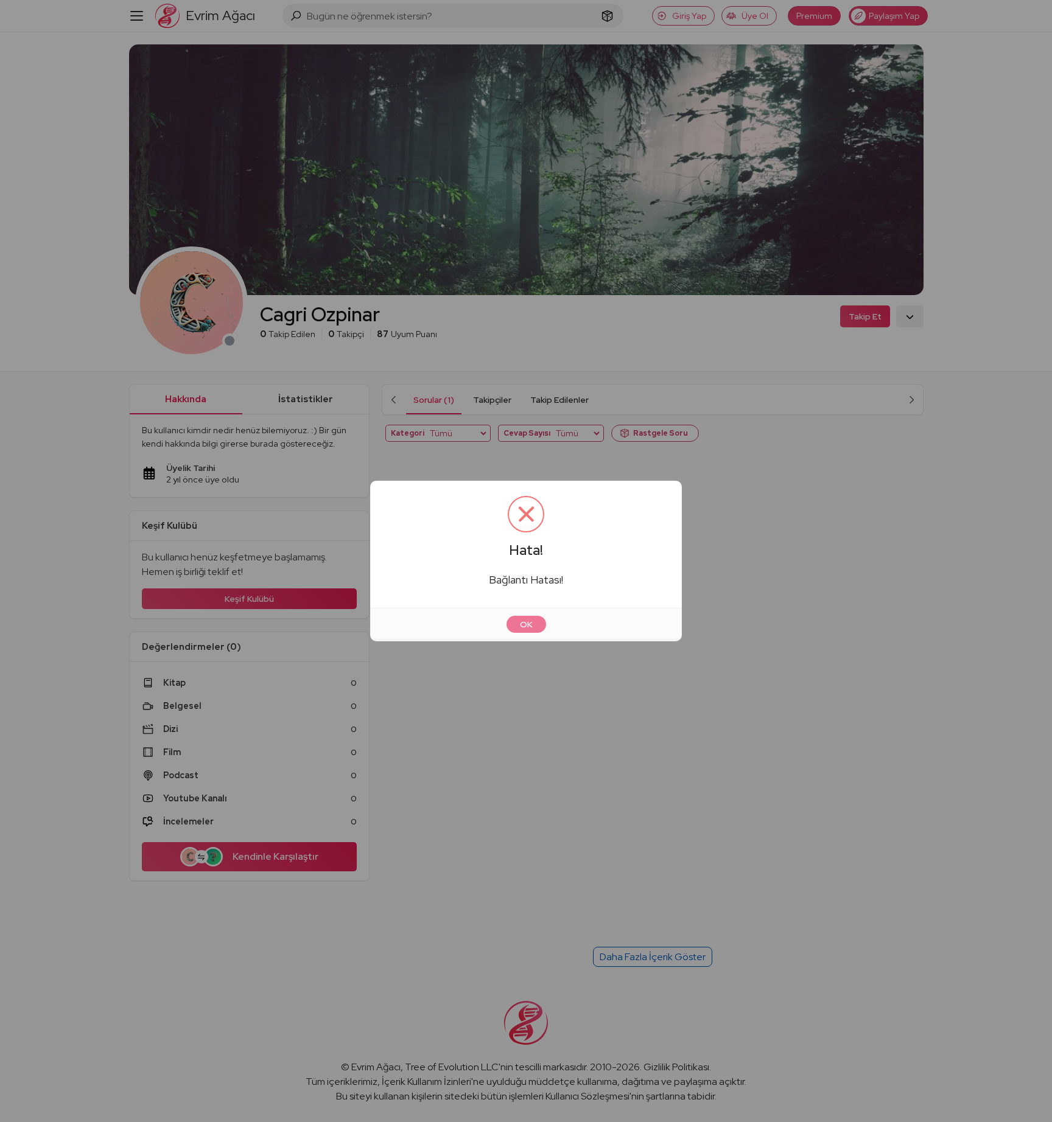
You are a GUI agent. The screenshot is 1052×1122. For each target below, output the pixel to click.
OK (526, 624)
